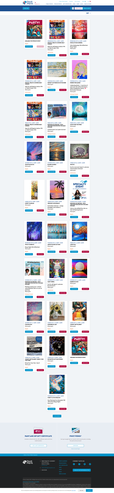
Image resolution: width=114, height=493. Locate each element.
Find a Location (77, 1)
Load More (57, 416)
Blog (82, 4)
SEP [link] (87, 13)
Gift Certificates (67, 4)
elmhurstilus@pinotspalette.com (48, 467)
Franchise (71, 1)
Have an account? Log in (75, 448)
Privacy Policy (31, 481)
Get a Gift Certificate (38, 445)
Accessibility (36, 481)
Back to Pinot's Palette (63, 1)
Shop (78, 4)
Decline (81, 490)
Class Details (29, 46)
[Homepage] (31, 462)
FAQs (74, 4)
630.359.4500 (44, 470)
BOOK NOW (62, 55)
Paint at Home (87, 4)
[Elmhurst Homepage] (28, 3)
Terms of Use (25, 481)
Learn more (74, 490)
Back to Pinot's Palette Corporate (30, 454)
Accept (89, 490)
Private (87, 8)
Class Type (26, 8)
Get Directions (44, 465)
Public (79, 8)
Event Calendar (63, 461)
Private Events (58, 4)
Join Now (75, 445)
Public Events (49, 4)
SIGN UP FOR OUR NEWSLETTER (81, 470)
